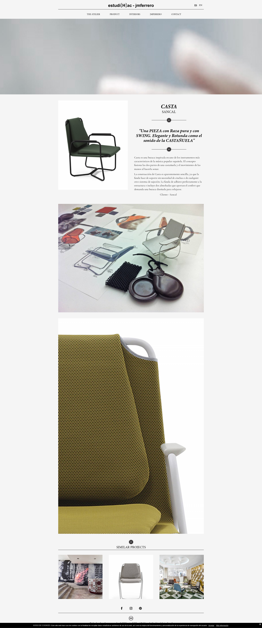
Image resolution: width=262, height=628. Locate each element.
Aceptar (211, 625)
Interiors (134, 14)
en (200, 5)
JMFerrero (156, 14)
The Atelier (93, 14)
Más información (222, 625)
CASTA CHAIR (131, 574)
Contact (176, 14)
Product (115, 14)
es (195, 5)
